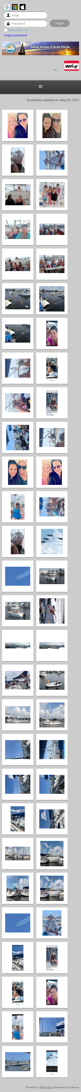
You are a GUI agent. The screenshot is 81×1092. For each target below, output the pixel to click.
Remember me (18, 30)
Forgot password (15, 35)
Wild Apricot (46, 1087)
